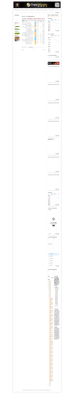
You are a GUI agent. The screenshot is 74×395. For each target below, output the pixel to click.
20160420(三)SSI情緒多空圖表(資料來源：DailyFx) (51, 328)
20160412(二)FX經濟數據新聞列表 (51, 350)
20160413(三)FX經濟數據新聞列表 (51, 347)
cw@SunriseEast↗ (27, 8)
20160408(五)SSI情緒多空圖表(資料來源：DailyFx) (51, 361)
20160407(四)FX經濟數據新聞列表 (51, 362)
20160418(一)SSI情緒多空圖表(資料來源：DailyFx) (51, 337)
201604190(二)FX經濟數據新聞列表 (51, 331)
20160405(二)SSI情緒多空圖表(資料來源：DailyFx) (51, 373)
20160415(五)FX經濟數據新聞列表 (51, 341)
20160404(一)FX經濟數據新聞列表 (51, 374)
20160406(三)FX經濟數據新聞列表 (51, 367)
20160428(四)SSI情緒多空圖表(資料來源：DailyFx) (51, 304)
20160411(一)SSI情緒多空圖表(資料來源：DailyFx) (51, 357)
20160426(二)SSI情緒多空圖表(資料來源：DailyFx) (51, 312)
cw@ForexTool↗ (22, 8)
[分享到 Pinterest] (32, 47)
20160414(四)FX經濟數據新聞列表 (51, 343)
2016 (49, 289)
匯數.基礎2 (42, 8)
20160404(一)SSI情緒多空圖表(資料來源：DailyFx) (51, 377)
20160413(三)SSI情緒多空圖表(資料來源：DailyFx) (51, 349)
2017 (49, 288)
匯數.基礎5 (53, 8)
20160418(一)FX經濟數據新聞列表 (51, 335)
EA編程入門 (57, 8)
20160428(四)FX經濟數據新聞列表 (51, 302)
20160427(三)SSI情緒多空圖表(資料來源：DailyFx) (51, 308)
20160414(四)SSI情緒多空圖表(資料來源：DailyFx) (51, 345)
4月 (49, 297)
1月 (49, 384)
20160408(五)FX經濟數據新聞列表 (51, 359)
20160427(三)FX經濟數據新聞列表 (51, 306)
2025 (49, 281)
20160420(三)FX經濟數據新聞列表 (51, 326)
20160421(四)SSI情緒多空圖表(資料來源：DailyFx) (51, 324)
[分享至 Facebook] (31, 47)
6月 (49, 295)
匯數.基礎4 (49, 8)
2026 (49, 280)
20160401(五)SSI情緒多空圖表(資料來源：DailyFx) (51, 381)
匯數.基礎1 (38, 8)
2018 (49, 287)
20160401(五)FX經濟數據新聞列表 (51, 378)
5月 (49, 296)
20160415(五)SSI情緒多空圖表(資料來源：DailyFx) (51, 339)
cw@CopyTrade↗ (16, 8)
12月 (49, 290)
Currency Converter (17, 29)
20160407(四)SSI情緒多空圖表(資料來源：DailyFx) (51, 365)
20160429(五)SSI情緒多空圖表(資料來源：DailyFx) (51, 300)
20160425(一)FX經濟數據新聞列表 (51, 314)
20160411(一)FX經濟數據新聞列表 (51, 355)
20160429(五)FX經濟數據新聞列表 (51, 298)
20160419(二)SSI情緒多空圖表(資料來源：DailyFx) (51, 333)
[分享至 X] (30, 47)
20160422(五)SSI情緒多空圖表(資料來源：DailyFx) (51, 320)
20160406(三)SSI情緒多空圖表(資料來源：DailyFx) (51, 369)
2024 (49, 282)
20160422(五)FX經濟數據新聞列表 (51, 318)
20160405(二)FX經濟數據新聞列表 (51, 370)
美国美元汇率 (17, 26)
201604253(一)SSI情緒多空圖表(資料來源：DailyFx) (51, 316)
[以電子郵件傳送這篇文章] (29, 47)
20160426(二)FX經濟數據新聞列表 (51, 310)
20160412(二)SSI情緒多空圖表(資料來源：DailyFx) (51, 353)
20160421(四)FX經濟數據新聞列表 (51, 322)
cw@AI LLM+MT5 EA (33, 8)
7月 (49, 294)
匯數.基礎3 (45, 8)
